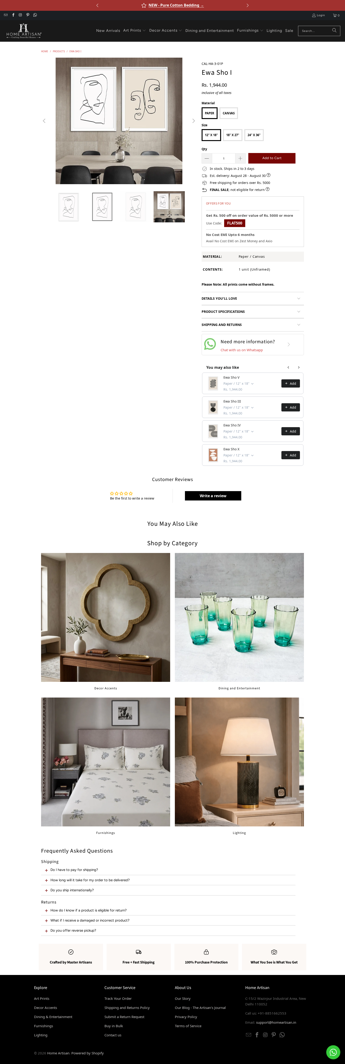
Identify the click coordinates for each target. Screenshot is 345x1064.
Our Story (183, 998)
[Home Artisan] (23, 30)
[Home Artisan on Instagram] (20, 15)
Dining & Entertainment (53, 1016)
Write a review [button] (213, 495)
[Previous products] (288, 367)
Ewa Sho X (231, 449)
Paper (209, 113)
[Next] (193, 121)
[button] (134, 30)
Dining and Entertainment (239, 622)
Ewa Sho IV (232, 425)
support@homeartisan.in (276, 1022)
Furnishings (105, 766)
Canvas (229, 113)
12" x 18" (211, 135)
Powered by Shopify (87, 1053)
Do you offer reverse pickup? (73, 930)
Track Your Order (118, 998)
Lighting (239, 766)
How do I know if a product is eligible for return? (88, 910)
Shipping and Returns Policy (127, 1007)
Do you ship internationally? (72, 890)
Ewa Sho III (232, 401)
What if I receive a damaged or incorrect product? (90, 920)
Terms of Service (188, 1025)
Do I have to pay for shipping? (74, 870)
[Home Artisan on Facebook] (13, 15)
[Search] (334, 31)
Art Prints (41, 998)
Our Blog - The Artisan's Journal (200, 1007)
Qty (204, 149)
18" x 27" (232, 135)
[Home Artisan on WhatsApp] (35, 15)
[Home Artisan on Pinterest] (28, 15)
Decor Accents (105, 622)
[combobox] (319, 31)
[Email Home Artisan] (6, 15)
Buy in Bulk (113, 1025)
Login (321, 15)
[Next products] (299, 367)
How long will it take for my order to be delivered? (90, 880)
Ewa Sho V (231, 377)
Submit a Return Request (124, 1016)
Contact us (112, 1035)
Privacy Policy (186, 1016)
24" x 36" (254, 135)
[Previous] (44, 121)
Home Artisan (58, 1053)
